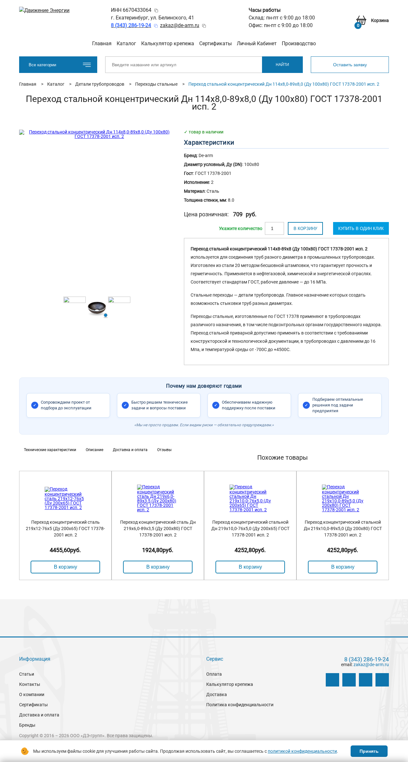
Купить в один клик (361, 228)
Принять (369, 751)
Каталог (126, 43)
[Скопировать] (156, 10)
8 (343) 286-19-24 (366, 659)
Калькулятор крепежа (167, 43)
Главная (102, 43)
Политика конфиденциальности (239, 704)
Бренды (27, 725)
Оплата (214, 674)
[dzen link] (349, 680)
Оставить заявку (350, 64)
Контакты (29, 684)
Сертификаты (215, 43)
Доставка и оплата (39, 714)
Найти (282, 64)
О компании (31, 694)
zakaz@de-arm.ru (179, 25)
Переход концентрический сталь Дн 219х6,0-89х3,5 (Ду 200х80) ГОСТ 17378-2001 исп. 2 (158, 528)
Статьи (26, 674)
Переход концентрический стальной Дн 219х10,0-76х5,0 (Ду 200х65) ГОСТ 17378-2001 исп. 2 (250, 528)
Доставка (216, 694)
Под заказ (240, 228)
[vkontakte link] (332, 680)
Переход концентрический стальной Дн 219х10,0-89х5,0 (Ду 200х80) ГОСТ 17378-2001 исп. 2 (343, 528)
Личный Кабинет (257, 43)
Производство (299, 43)
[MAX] (382, 680)
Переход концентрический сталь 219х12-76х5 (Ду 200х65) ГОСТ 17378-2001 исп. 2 (65, 528)
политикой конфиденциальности (302, 751)
